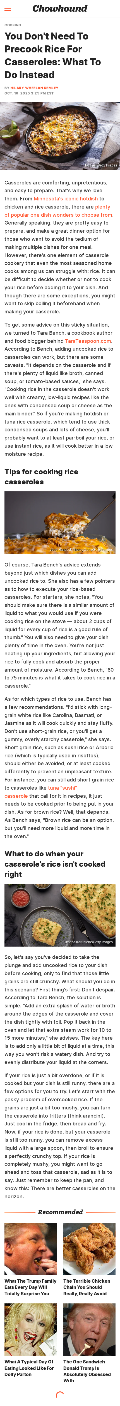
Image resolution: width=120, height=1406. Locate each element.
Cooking (12, 25)
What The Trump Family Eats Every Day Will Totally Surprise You (30, 1287)
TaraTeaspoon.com (88, 341)
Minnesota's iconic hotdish (66, 199)
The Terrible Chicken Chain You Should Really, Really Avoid (86, 1287)
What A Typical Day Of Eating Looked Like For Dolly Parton (29, 1368)
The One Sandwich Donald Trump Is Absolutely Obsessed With (87, 1371)
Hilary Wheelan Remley (35, 88)
